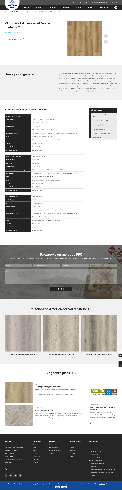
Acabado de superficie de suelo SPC (15, 447)
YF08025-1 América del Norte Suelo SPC (61, 354)
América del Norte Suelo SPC (28, 12)
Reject (57, 487)
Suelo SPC (39, 7)
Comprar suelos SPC (14, 39)
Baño (34, 447)
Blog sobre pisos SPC (61, 373)
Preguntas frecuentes (55, 450)
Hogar (8, 12)
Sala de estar (37, 456)
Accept (64, 487)
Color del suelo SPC (10, 456)
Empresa (27, 7)
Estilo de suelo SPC (10, 453)
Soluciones (53, 7)
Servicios (66, 7)
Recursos (79, 7)
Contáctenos (104, 7)
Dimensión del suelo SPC (12, 450)
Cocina (35, 450)
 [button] (105, 41)
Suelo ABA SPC (9, 462)
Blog (71, 456)
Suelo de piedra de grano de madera (48, 387)
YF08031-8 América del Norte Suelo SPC (22, 354)
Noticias (91, 7)
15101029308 (95, 457)
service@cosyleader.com (100, 2)
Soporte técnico (53, 447)
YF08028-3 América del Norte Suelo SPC (99, 354)
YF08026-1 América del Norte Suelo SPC (49, 12)
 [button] (105, 36)
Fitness (35, 453)
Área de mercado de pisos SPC (13, 459)
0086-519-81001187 (81, 2)
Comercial (36, 459)
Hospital (35, 462)
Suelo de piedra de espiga (44, 410)
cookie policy (102, 484)
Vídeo (51, 453)
